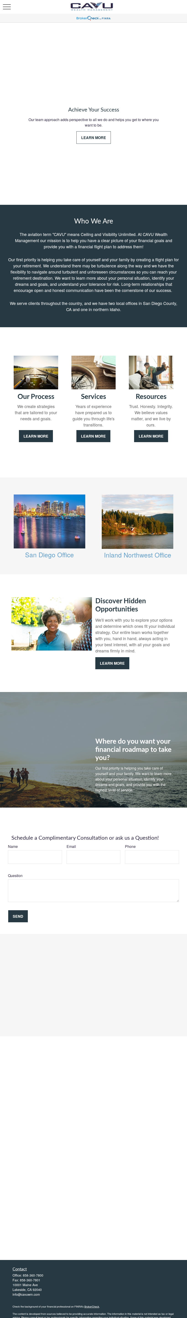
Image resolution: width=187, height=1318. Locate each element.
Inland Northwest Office (137, 554)
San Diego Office (49, 554)
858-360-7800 (33, 1275)
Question (15, 875)
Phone (130, 846)
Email (71, 846)
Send (18, 916)
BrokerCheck (91, 1306)
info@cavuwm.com (26, 1294)
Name (13, 846)
